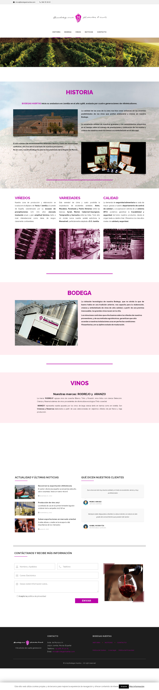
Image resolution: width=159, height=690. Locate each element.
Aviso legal (112, 650)
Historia (96, 642)
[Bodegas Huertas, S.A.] (79, 15)
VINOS (78, 32)
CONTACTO (102, 32)
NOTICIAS (89, 32)
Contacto (122, 642)
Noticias (108, 642)
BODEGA (67, 32)
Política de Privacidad (126, 650)
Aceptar (124, 686)
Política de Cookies (99, 650)
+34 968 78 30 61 (62, 648)
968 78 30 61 (46, 2)
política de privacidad (37, 596)
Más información (136, 686)
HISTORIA (56, 32)
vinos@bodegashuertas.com (25, 2)
